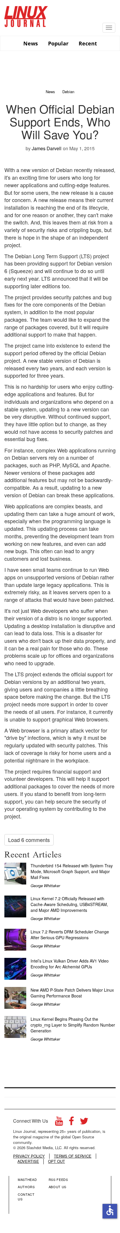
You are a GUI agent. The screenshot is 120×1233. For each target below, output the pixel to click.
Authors (26, 1186)
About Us (57, 1186)
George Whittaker (45, 885)
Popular (58, 43)
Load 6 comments (29, 839)
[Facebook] (71, 1122)
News (30, 43)
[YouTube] (59, 1122)
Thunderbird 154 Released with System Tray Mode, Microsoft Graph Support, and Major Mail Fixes (72, 871)
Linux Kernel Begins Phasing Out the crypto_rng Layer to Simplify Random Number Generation (73, 1025)
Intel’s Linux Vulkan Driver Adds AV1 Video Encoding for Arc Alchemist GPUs (70, 964)
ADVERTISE (28, 1161)
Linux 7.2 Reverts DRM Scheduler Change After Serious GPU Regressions (70, 934)
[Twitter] (84, 1122)
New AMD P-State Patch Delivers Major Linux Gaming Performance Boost (72, 993)
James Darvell (46, 148)
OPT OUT (56, 1161)
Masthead (27, 1179)
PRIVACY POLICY (29, 1156)
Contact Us (26, 1196)
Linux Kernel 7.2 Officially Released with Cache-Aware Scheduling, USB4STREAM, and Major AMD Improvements (69, 904)
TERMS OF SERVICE (72, 1156)
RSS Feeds (58, 1179)
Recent (88, 43)
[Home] (26, 14)
